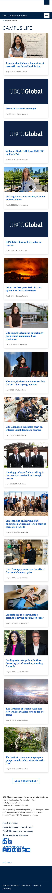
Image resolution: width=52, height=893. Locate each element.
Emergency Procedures (11, 885)
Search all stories (10, 823)
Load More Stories (25, 781)
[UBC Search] (46, 3)
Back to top (8, 862)
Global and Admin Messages (15, 835)
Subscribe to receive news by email (18, 827)
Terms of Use (25, 885)
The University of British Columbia (19, 5)
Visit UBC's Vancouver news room (18, 831)
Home (5, 21)
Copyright (36, 885)
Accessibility (7, 889)
